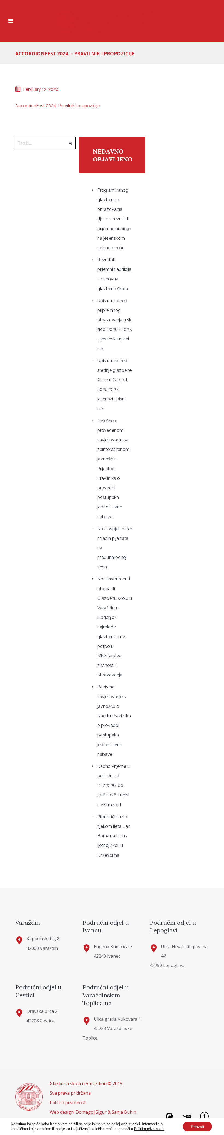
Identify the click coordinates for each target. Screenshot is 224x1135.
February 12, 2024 (41, 89)
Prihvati (197, 1126)
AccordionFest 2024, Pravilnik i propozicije (57, 105)
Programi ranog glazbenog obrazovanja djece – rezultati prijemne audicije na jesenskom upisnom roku (114, 219)
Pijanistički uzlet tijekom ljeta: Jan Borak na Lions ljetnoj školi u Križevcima (113, 836)
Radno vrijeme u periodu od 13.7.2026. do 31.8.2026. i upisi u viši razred (113, 785)
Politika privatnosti (68, 1102)
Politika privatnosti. (149, 1129)
